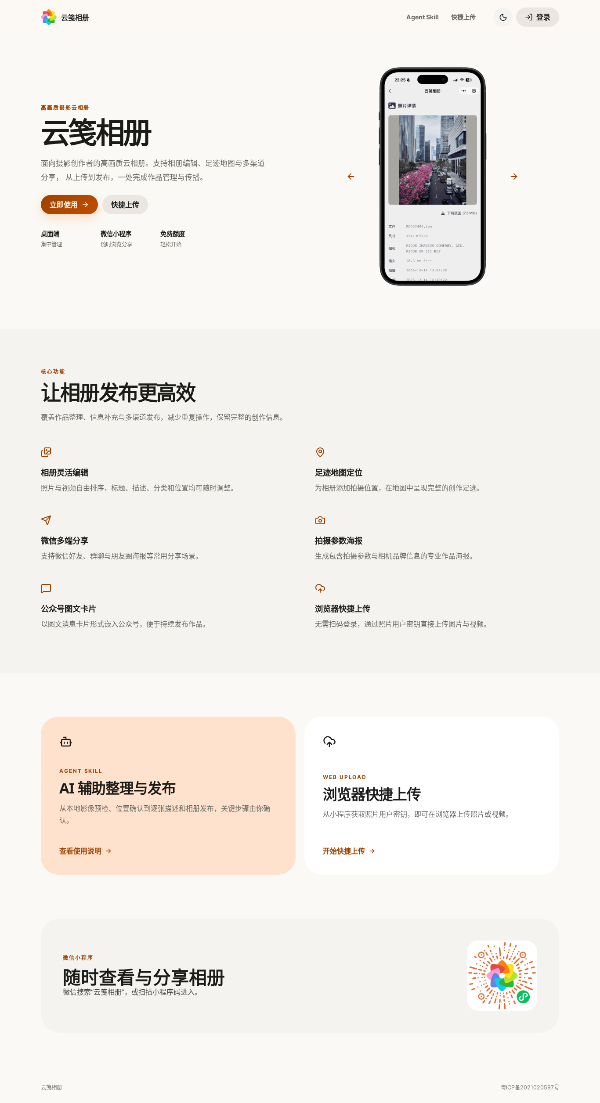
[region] (432, 176)
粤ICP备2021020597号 (530, 1087)
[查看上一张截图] (351, 176)
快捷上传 (463, 17)
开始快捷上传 (344, 851)
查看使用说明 (80, 851)
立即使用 (64, 204)
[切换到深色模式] (503, 17)
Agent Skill (422, 17)
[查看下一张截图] (514, 176)
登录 (543, 17)
